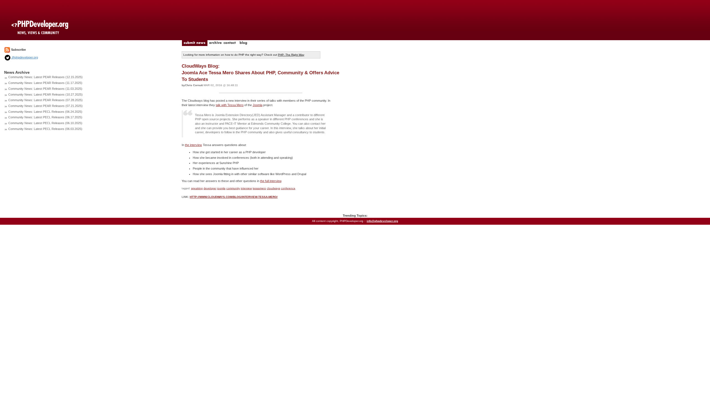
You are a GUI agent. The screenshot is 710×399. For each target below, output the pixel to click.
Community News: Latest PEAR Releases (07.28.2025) (45, 100)
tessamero (259, 188)
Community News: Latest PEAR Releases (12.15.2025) (45, 77)
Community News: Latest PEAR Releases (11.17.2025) (45, 83)
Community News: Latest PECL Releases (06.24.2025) (45, 111)
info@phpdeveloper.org (382, 220)
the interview (193, 145)
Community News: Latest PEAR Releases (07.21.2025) (45, 106)
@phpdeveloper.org (24, 57)
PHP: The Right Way (291, 54)
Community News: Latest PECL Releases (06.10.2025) (45, 123)
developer (210, 188)
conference (288, 188)
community (233, 188)
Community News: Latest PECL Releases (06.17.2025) (45, 117)
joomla (221, 188)
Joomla (257, 105)
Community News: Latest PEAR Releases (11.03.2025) (45, 88)
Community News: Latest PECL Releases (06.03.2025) (45, 129)
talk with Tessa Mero (230, 105)
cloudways (273, 188)
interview (246, 188)
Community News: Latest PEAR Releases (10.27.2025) (45, 94)
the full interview (270, 181)
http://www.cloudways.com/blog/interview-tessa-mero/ (234, 196)
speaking (197, 188)
